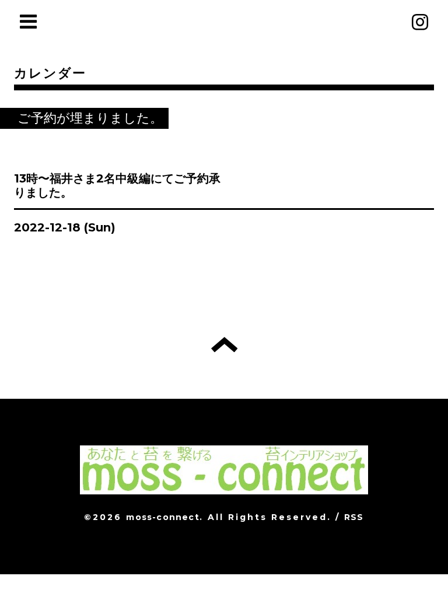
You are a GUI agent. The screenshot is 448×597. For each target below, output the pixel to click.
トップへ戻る (224, 344)
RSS (354, 517)
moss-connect (162, 517)
